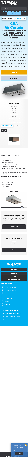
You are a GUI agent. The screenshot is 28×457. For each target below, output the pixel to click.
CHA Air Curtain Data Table (10, 290)
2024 (19, 279)
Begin (14, 250)
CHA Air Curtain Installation (10, 295)
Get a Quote (14, 72)
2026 (12, 279)
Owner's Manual (8, 298)
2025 (15, 279)
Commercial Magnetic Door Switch (13, 313)
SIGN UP (14, 14)
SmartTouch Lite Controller (11, 319)
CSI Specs (14, 273)
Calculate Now (14, 226)
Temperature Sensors (10, 322)
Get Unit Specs (14, 78)
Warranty (6, 301)
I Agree (19, 453)
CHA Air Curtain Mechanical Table (11, 293)
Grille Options (7, 304)
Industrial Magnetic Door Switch (13, 316)
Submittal (14, 269)
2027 (8, 279)
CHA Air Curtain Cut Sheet (10, 287)
